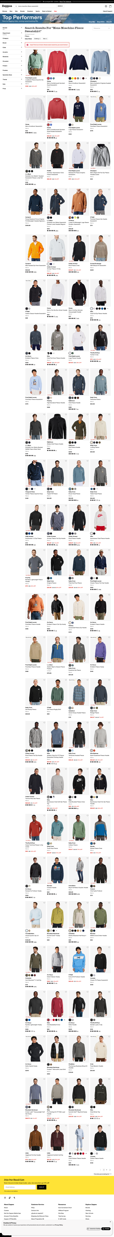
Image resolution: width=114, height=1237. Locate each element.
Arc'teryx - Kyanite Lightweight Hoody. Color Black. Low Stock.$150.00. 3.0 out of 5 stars (35, 1011)
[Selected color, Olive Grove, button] (91, 930)
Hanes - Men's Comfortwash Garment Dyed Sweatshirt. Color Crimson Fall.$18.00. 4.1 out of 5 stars (57, 70)
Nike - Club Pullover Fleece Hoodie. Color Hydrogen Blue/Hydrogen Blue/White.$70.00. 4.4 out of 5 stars (79, 1145)
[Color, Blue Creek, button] (72, 622)
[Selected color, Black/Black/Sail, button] (91, 797)
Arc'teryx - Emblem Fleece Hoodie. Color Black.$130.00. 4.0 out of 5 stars (100, 613)
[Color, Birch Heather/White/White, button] (94, 308)
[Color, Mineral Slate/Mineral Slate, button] (51, 750)
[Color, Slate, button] (72, 665)
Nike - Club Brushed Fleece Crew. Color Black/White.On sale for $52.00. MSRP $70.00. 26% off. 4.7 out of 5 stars (79, 789)
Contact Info (35, 1210)
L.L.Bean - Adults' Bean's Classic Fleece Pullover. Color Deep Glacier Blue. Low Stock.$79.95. (57, 656)
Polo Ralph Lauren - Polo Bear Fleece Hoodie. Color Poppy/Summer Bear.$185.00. (35, 613)
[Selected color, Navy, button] (70, 78)
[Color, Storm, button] (94, 843)
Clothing (36, 38)
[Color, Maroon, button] (83, 78)
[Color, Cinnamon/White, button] (94, 750)
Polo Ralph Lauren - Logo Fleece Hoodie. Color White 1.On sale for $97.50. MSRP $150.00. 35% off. (79, 345)
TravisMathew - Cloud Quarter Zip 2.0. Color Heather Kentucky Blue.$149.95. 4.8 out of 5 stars (35, 922)
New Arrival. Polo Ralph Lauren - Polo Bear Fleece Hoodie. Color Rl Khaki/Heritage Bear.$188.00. (35, 656)
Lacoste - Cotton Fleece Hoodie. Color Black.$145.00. (100, 1145)
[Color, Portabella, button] (29, 930)
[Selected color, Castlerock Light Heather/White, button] (26, 750)
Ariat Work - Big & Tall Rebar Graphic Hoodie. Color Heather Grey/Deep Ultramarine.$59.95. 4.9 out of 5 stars (79, 877)
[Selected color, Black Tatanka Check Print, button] (48, 1064)
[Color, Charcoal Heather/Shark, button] (72, 930)
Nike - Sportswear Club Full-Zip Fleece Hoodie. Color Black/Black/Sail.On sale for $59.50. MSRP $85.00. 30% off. (100, 789)
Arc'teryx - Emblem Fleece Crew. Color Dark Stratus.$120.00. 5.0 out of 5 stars (35, 345)
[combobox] (35, 6)
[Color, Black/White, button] (32, 750)
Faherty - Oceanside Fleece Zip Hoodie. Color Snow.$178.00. (79, 613)
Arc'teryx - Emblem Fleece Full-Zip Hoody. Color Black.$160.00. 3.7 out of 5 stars (57, 613)
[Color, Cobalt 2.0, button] (29, 533)
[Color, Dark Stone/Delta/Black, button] (78, 930)
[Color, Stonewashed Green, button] (78, 78)
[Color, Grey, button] (94, 975)
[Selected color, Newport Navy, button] (70, 124)
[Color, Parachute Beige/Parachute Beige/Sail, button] (94, 797)
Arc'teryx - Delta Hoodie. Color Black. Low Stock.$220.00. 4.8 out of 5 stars (79, 1011)
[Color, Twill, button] (72, 708)
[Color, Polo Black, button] (97, 578)
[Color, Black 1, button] (29, 353)
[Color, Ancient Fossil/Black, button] (80, 930)
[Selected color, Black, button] (26, 308)
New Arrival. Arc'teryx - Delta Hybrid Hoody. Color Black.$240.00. (35, 1055)
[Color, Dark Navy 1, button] (75, 442)
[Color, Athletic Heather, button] (94, 708)
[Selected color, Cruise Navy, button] (91, 578)
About (6, 1207)
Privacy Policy (59, 1225)
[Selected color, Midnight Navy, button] (91, 708)
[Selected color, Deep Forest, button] (70, 442)
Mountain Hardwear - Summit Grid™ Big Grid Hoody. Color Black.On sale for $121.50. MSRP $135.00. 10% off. (79, 1099)
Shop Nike (92, 22)
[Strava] (14, 1198)
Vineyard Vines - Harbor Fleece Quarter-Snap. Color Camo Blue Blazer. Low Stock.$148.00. (35, 480)
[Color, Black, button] (75, 397)
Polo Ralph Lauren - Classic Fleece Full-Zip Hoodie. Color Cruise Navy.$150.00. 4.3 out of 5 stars (100, 569)
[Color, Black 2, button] (51, 489)
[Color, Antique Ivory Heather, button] (51, 397)
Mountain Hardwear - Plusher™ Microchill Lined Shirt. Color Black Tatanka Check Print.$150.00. (57, 1055)
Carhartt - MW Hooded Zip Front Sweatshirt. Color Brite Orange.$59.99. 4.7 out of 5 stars (35, 255)
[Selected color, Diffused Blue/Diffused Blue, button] (48, 750)
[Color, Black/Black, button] (51, 533)
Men (44, 38)
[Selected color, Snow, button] (70, 622)
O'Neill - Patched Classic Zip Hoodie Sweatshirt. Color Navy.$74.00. (100, 210)
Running (88, 1216)
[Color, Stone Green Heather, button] (29, 975)
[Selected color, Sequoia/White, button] (91, 1107)
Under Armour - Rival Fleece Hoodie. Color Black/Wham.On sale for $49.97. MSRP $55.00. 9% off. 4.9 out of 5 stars (79, 525)
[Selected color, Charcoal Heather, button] (26, 171)
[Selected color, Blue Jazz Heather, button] (91, 78)
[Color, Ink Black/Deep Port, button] (51, 217)
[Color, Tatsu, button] (29, 1020)
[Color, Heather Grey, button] (29, 308)
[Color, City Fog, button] (51, 930)
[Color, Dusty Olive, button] (78, 217)
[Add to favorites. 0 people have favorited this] (44, 50)
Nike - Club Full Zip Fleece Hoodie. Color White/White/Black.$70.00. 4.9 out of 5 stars (100, 300)
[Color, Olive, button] (97, 708)
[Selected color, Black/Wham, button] (70, 533)
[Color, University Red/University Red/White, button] (83, 1153)
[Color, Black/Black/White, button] (97, 308)
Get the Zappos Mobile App (12, 1213)
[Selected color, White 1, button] (70, 353)
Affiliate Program (63, 1210)
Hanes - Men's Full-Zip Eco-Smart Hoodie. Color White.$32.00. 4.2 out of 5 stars (57, 300)
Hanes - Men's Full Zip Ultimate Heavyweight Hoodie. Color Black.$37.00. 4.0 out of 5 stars (79, 300)
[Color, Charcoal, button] (94, 442)
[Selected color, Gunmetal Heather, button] (70, 665)
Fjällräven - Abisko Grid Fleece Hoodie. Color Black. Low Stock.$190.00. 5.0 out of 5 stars (57, 435)
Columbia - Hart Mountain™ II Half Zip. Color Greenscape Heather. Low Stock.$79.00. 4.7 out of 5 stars (35, 967)
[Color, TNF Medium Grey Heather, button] (94, 1020)
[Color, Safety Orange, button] (75, 78)
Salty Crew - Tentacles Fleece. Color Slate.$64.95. (100, 389)
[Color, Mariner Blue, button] (29, 442)
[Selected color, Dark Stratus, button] (26, 353)
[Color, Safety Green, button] (72, 78)
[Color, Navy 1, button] (32, 533)
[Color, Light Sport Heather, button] (94, 578)
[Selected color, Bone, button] (91, 442)
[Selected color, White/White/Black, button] (91, 308)
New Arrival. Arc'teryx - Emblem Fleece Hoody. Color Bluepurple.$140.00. (100, 656)
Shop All (109, 22)
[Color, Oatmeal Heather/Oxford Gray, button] (99, 78)
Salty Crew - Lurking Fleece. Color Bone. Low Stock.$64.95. (100, 435)
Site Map (61, 1213)
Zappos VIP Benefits (10, 1219)
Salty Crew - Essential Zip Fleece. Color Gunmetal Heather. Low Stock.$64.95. (79, 656)
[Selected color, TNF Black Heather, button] (91, 1020)
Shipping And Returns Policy (39, 1216)
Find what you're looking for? (101, 1174)
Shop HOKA (100, 22)
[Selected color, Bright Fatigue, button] (48, 930)
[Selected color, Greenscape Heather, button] (26, 975)
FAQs (33, 1207)
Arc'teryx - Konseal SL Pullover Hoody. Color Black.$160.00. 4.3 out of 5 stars (35, 877)
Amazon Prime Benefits (11, 1216)
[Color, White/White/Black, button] (75, 1153)
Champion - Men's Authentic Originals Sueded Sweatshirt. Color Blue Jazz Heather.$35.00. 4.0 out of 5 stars (100, 70)
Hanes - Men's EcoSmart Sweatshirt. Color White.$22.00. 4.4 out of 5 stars (35, 117)
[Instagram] (5, 1198)
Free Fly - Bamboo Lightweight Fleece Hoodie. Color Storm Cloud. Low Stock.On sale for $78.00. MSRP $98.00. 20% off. (35, 569)
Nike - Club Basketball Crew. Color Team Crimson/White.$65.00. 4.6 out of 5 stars (57, 1011)
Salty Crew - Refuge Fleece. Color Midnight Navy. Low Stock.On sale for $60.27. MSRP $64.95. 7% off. (100, 698)
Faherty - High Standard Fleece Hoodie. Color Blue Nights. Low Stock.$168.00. (57, 389)
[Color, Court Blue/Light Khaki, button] (61, 1020)
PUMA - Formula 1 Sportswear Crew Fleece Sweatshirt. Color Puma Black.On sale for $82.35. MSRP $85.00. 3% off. (57, 163)
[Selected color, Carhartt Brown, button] (70, 217)
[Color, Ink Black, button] (32, 171)
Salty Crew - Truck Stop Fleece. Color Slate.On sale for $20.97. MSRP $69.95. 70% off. (57, 834)
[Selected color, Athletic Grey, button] (91, 750)
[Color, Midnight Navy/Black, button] (51, 264)
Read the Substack (65, 1)
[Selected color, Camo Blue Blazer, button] (26, 489)
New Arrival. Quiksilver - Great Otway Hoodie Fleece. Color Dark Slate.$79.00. (79, 698)
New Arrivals (89, 1213)
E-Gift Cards (62, 1219)
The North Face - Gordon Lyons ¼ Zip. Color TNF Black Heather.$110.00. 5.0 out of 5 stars (100, 1011)
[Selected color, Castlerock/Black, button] (48, 533)
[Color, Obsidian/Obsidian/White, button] (105, 308)
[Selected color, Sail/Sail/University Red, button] (91, 533)
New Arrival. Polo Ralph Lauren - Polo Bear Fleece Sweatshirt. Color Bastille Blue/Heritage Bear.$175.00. (100, 117)
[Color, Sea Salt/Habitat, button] (29, 886)
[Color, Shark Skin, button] (75, 489)
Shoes (87, 1219)
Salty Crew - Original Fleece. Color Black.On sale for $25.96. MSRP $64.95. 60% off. (57, 569)
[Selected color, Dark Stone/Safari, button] (70, 930)
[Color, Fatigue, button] (72, 353)
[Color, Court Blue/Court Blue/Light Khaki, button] (102, 308)
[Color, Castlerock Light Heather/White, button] (75, 533)
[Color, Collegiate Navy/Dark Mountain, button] (83, 930)
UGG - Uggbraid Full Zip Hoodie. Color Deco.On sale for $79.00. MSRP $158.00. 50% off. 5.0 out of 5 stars (35, 1145)
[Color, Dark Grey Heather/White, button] (72, 797)
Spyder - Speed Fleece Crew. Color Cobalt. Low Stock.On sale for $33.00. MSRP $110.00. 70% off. (100, 834)
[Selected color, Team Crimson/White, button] (48, 1020)
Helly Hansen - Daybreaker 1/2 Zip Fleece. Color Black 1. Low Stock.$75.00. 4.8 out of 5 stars (35, 525)
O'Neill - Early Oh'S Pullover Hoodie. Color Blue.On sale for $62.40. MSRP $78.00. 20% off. (79, 967)
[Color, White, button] (80, 78)
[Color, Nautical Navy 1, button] (32, 489)
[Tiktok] (10, 1198)
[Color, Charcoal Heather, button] (94, 78)
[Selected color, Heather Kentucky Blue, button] (26, 930)
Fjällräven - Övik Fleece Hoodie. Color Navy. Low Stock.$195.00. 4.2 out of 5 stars (79, 389)
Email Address (10, 1187)
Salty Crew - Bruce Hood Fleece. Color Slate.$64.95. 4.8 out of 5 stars (79, 480)
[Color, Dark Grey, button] (72, 397)
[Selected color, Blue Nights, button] (48, 397)
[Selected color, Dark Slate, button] (70, 708)
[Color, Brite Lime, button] (75, 217)
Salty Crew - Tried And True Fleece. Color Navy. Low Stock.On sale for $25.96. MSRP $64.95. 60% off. (79, 569)
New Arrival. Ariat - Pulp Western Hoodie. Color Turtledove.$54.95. (100, 1055)
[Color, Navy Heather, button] (97, 78)
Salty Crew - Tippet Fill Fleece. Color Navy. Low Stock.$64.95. (57, 480)
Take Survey (62, 1216)
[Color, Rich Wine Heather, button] (34, 975)
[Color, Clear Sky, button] (72, 750)
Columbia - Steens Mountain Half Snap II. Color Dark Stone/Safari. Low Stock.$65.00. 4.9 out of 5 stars (79, 922)
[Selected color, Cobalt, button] (91, 843)
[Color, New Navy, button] (72, 217)
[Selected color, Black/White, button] (70, 797)
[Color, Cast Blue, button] (91, 489)
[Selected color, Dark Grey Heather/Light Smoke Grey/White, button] (48, 797)
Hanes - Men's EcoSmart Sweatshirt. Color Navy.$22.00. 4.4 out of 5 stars (79, 70)
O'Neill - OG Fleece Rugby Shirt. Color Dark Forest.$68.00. (57, 698)
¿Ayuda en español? (37, 1213)
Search (60, 6)
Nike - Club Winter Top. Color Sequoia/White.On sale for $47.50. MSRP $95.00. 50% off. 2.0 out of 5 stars (100, 1099)
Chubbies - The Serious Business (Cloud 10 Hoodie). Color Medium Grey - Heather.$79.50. (79, 1055)
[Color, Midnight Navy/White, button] (72, 533)
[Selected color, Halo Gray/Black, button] (48, 264)
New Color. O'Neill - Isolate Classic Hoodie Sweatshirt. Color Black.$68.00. (35, 300)
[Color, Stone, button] (51, 843)
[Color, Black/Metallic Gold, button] (75, 797)
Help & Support (107, 11)
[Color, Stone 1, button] (29, 489)
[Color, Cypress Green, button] (53, 78)
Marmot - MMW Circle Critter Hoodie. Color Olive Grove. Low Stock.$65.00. (100, 922)
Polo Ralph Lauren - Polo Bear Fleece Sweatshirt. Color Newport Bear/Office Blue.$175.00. (35, 389)
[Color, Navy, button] (29, 171)
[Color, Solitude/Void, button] (72, 1020)
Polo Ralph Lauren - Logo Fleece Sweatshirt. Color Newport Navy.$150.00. (79, 117)
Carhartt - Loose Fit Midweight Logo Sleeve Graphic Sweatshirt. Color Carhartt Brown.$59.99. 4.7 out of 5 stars (79, 210)
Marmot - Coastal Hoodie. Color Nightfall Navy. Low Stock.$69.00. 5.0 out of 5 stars (57, 877)
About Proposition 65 (37, 1219)
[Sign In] (106, 6)
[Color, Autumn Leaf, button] (78, 397)
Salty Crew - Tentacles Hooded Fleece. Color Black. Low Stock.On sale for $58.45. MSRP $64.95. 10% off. (79, 743)
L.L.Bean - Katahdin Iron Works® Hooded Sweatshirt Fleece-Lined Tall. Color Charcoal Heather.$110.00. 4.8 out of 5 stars (35, 163)
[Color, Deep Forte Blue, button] (51, 78)
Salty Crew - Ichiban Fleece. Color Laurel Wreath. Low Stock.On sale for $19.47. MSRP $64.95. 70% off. (79, 834)
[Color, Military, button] (94, 886)
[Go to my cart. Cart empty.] (110, 6)
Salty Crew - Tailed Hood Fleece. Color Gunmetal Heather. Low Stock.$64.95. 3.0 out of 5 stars (100, 480)
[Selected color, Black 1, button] (26, 533)
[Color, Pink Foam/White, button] (51, 1020)
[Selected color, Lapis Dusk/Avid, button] (26, 1107)
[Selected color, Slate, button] (70, 489)
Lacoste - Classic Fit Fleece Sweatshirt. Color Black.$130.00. (100, 967)
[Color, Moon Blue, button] (72, 1107)
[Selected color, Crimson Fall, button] (48, 78)
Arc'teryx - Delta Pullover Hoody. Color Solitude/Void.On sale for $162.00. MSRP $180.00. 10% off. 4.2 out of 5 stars (57, 967)
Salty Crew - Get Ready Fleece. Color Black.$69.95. (35, 698)
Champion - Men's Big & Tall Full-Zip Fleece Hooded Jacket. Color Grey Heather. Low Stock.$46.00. (100, 163)
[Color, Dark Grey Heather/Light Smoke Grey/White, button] (99, 308)
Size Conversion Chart (65, 1207)
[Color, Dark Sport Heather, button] (72, 124)
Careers (6, 1210)
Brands (88, 1207)
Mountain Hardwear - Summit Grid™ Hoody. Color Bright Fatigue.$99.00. (57, 922)
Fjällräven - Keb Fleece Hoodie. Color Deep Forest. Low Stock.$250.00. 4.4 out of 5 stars (79, 435)
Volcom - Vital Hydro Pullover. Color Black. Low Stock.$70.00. (100, 877)
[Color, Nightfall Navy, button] (94, 930)
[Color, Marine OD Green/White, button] (29, 750)
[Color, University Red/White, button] (53, 1020)
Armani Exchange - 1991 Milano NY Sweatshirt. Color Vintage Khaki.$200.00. (100, 255)
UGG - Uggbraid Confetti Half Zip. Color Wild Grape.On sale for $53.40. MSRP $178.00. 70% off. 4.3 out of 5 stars (57, 1145)
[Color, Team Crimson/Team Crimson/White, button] (78, 1153)
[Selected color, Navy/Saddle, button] (48, 217)
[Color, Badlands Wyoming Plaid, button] (51, 1064)
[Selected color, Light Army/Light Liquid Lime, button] (48, 1107)
